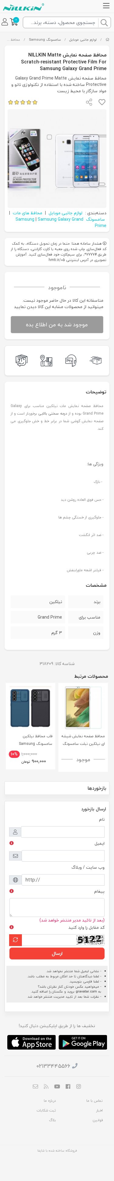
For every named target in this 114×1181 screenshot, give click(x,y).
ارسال (57, 953)
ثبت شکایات (46, 1110)
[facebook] (67, 1087)
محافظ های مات (27, 213)
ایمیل (100, 843)
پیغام (99, 891)
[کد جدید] (15, 940)
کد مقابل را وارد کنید (86, 927)
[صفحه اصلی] (107, 39)
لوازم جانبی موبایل (83, 39)
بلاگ (52, 1120)
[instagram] (78, 1087)
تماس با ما (94, 1101)
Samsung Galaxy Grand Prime (72, 222)
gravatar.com (86, 991)
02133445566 (53, 1066)
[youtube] (57, 1087)
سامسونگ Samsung (45, 39)
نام (102, 819)
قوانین (98, 1120)
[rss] (46, 1087)
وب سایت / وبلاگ (88, 867)
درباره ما (50, 1101)
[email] (35, 1087)
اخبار (99, 1110)
